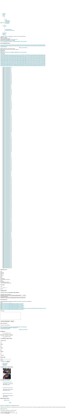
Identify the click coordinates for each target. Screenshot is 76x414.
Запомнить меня (4, 361)
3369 (27, 63)
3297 (39, 60)
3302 (11, 61)
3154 (33, 45)
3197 (33, 55)
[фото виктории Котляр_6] (7, 71)
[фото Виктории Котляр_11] (7, 238)
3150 (27, 45)
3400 (7, 65)
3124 (4, 44)
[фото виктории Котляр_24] (7, 145)
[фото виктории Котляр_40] (7, 199)
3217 (36, 56)
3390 (20, 64)
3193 (20, 55)
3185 (1, 55)
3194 (23, 55)
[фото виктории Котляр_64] (7, 213)
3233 (20, 57)
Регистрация (5, 365)
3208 (17, 56)
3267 (20, 59)
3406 (27, 65)
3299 (1, 61)
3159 (43, 45)
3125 (7, 44)
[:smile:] (11, 303)
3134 (27, 44)
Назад (4, 50)
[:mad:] (11, 308)
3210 (23, 56)
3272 (27, 59)
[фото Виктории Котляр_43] (7, 261)
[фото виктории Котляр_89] (7, 231)
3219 (39, 56)
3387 (11, 64)
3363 (17, 63)
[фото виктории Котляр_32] (7, 194)
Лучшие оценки (5, 41)
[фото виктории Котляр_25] (7, 127)
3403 (17, 65)
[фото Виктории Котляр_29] (7, 247)
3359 (4, 63)
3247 (20, 58)
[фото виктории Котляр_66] (7, 214)
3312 (33, 61)
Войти (8, 361)
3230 (11, 57)
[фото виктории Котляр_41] (7, 200)
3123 (1, 44)
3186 (4, 55)
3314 (39, 61)
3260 (7, 59)
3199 (39, 55)
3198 (36, 55)
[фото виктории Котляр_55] (7, 209)
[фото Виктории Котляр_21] (7, 242)
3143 (11, 45)
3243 (7, 58)
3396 (39, 64)
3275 (33, 59)
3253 (33, 58)
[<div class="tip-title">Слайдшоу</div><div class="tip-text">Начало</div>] (2, 48)
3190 (17, 55)
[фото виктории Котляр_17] (7, 80)
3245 (14, 58)
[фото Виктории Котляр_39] (7, 257)
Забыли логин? (5, 364)
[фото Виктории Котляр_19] (7, 241)
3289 (23, 60)
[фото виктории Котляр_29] (7, 131)
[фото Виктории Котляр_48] (7, 265)
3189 (14, 55)
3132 (20, 44)
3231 (14, 57)
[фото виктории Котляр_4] (7, 96)
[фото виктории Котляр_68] (7, 216)
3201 (1, 56)
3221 (43, 56)
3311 (30, 61)
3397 (43, 64)
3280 (43, 59)
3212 (30, 56)
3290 (27, 60)
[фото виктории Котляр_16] (7, 79)
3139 (43, 44)
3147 (20, 45)
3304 (17, 61)
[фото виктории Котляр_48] (7, 206)
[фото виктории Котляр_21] (7, 84)
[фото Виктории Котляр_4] (7, 234)
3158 (39, 45)
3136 (33, 44)
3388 (14, 64)
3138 (39, 44)
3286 (14, 60)
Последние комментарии (16, 41)
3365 (20, 63)
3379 (39, 63)
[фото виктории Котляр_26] (7, 128)
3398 (1, 65)
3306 (23, 61)
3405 (23, 65)
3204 (7, 56)
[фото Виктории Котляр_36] (7, 254)
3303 (14, 61)
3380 (43, 63)
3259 (4, 59)
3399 (4, 65)
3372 (33, 63)
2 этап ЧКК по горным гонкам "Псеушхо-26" (8, 387)
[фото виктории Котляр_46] (7, 205)
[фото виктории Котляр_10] (7, 67)
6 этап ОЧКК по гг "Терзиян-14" (13, 36)
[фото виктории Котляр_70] (7, 217)
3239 (39, 57)
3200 (43, 55)
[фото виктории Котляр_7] (7, 99)
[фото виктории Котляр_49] (7, 207)
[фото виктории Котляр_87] (7, 230)
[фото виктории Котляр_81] (7, 226)
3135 (30, 44)
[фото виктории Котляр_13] (7, 76)
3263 (11, 59)
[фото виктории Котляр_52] (7, 208)
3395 (36, 64)
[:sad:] (34, 308)
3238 (36, 57)
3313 (36, 61)
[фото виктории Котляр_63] (7, 212)
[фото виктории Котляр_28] (7, 130)
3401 (11, 65)
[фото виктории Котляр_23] (7, 126)
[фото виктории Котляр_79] (7, 224)
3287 (17, 60)
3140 (1, 45)
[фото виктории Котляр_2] (23, 47)
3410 (39, 65)
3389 (17, 64)
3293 (33, 60)
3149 (23, 45)
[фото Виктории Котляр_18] (7, 240)
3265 (14, 59)
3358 (1, 63)
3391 (23, 64)
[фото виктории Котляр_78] (7, 223)
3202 (4, 56)
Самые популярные (24, 41)
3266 (17, 59)
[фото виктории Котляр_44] (7, 203)
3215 (33, 56)
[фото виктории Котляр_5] (7, 97)
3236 (30, 57)
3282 (4, 60)
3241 (1, 58)
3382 (1, 64)
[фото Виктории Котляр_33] (7, 251)
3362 (14, 63)
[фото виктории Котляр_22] (7, 125)
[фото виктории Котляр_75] (7, 221)
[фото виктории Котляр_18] (7, 81)
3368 (23, 63)
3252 (30, 58)
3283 (7, 60)
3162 (1, 46)
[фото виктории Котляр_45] (7, 204)
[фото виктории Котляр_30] (7, 151)
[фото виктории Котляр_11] (7, 74)
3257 (43, 58)
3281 (1, 60)
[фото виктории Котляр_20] (7, 83)
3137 (36, 44)
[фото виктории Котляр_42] (7, 201)
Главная (6, 36)
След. (1, 53)
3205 (11, 56)
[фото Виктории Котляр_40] (7, 258)
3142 (7, 45)
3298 (43, 60)
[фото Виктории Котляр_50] (7, 267)
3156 (36, 45)
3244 (11, 58)
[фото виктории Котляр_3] (7, 86)
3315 (43, 61)
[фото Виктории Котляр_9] (7, 237)
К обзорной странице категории (5, 38)
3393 (30, 64)
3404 (20, 65)
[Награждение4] (7, 373)
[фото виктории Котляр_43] (7, 202)
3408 (33, 65)
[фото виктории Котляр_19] (7, 82)
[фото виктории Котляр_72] (7, 219)
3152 (30, 45)
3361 (11, 63)
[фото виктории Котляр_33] (7, 195)
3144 (14, 45)
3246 (17, 58)
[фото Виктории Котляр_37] (7, 255)
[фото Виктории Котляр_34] (7, 252)
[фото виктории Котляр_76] (7, 222)
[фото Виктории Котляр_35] (7, 253)
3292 (30, 60)
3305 (20, 61)
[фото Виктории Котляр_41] (7, 259)
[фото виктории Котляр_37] (7, 196)
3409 (36, 65)
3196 (30, 55)
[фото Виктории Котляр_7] (7, 235)
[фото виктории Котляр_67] (7, 215)
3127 (14, 44)
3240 (43, 57)
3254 (36, 58)
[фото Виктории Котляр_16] (7, 239)
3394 (33, 64)
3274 (30, 59)
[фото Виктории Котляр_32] (7, 250)
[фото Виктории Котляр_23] (7, 243)
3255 (39, 58)
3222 (1, 57)
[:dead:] (11, 309)
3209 (20, 56)
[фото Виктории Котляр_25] (7, 244)
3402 (14, 65)
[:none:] (11, 307)
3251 (27, 58)
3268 (23, 59)
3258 (1, 59)
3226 (4, 57)
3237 (33, 57)
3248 (23, 58)
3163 (4, 46)
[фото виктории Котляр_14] (7, 77)
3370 (30, 63)
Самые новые (10, 41)
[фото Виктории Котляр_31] (7, 249)
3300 (4, 61)
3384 (4, 64)
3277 (36, 59)
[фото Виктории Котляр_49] (7, 266)
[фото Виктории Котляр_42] (7, 260)
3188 (11, 55)
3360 (7, 63)
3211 (27, 56)
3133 (23, 44)
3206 (14, 56)
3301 (7, 61)
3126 (11, 44)
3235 (27, 57)
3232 (17, 57)
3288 (20, 60)
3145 (17, 45)
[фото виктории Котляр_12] (7, 75)
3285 (11, 60)
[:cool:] (11, 304)
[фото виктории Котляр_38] (7, 197)
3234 (23, 57)
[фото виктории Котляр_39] (7, 198)
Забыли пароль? (5, 363)
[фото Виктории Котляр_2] (7, 233)
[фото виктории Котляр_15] (7, 78)
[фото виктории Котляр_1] (7, 68)
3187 (7, 55)
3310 (27, 61)
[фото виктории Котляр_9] (7, 72)
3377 (36, 63)
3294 (36, 60)
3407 (30, 65)
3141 (4, 45)
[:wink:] (11, 306)
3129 (17, 44)
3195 (27, 55)
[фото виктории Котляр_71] (7, 218)
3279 (39, 59)
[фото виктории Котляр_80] (7, 225)
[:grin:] (12, 305)
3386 (7, 64)
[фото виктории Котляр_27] (7, 129)
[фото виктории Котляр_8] (7, 100)
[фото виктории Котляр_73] (7, 220)
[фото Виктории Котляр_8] (7, 236)
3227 (7, 57)
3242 (4, 58)
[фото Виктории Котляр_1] (7, 232)
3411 (43, 65)
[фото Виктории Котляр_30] (7, 248)
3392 (27, 64)
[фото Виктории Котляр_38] (7, 256)
